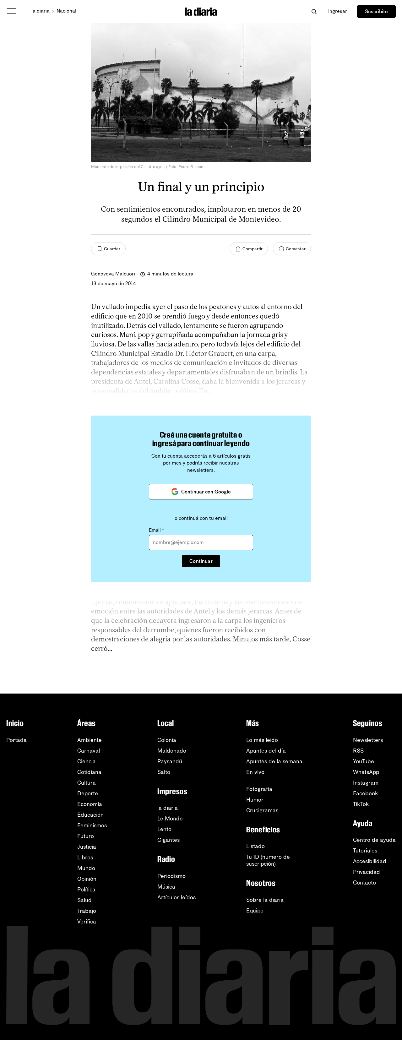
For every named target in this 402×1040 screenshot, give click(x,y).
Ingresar (337, 11)
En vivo (255, 772)
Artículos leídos (176, 897)
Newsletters (368, 740)
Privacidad (366, 871)
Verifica (86, 921)
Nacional (66, 11)
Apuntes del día (266, 750)
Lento (164, 829)
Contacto (364, 882)
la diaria (40, 11)
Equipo (254, 910)
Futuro (85, 836)
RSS (358, 750)
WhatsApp (366, 772)
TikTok (361, 804)
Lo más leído (262, 740)
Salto (163, 772)
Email (156, 530)
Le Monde (170, 818)
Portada (16, 740)
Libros (85, 857)
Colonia (166, 740)
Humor (254, 799)
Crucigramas (262, 810)
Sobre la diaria (265, 899)
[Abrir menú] (11, 11)
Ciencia (86, 761)
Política (86, 889)
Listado (255, 846)
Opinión (86, 878)
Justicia (86, 846)
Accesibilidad (369, 861)
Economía (89, 804)
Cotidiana (89, 772)
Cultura (86, 782)
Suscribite (376, 11)
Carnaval (88, 750)
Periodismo (171, 876)
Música (166, 886)
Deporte (87, 793)
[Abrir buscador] (314, 11)
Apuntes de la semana (274, 761)
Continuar (200, 561)
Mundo (86, 868)
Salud (84, 900)
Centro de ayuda (374, 839)
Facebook (365, 793)
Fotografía (259, 789)
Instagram (365, 782)
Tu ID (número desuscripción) (268, 860)
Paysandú (169, 761)
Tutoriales (365, 850)
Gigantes (168, 839)
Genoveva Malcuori (113, 274)
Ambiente (89, 740)
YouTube (363, 761)
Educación (90, 814)
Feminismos (92, 825)
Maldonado (171, 750)
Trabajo (86, 910)
